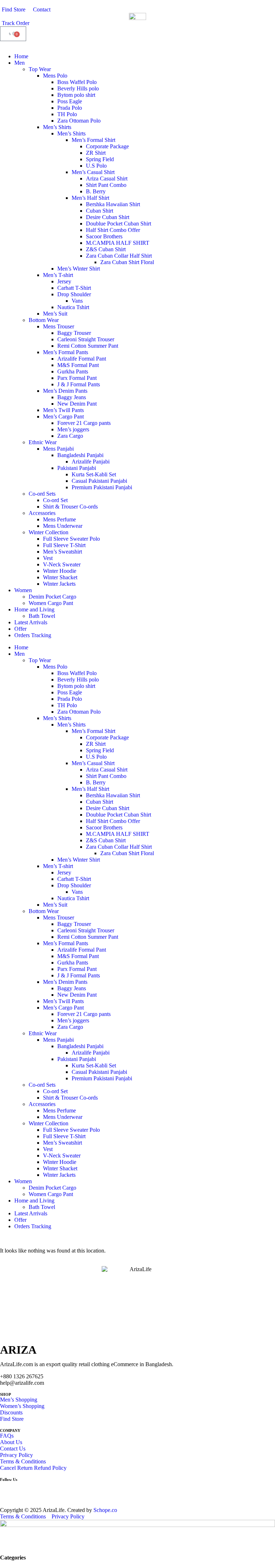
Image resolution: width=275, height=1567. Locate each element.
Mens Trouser (58, 326)
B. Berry (96, 191)
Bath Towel (42, 616)
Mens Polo (55, 76)
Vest (48, 558)
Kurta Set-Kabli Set (94, 474)
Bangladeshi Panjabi (80, 455)
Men (19, 63)
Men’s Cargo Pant (63, 416)
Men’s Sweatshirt (62, 552)
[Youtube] (48, 1490)
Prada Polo (69, 108)
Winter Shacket (60, 577)
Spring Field (100, 159)
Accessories (42, 513)
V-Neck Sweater (62, 564)
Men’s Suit (55, 314)
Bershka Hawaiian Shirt (113, 204)
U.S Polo (96, 166)
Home (21, 56)
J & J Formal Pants (78, 384)
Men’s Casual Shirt (93, 172)
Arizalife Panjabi (91, 461)
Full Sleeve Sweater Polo (71, 539)
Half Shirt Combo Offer (113, 230)
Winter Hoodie (59, 571)
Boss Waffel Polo (77, 82)
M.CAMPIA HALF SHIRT (117, 243)
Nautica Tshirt (73, 307)
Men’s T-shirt (58, 275)
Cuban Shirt (99, 211)
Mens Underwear (62, 526)
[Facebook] (9, 1490)
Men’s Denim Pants (65, 391)
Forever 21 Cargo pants (84, 423)
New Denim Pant (77, 404)
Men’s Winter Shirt (78, 269)
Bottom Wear (44, 320)
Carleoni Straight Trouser (85, 339)
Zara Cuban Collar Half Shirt (119, 256)
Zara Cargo (70, 436)
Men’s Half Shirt (90, 198)
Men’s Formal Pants (65, 352)
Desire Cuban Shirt (107, 217)
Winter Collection (48, 532)
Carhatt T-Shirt (74, 288)
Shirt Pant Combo (106, 185)
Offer (20, 629)
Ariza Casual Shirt (106, 178)
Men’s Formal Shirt (93, 140)
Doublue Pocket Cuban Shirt (118, 223)
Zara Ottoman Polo (79, 121)
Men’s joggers (73, 429)
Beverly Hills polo (78, 88)
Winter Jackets (59, 584)
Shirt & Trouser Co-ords (70, 507)
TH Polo (67, 114)
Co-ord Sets (42, 494)
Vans (77, 301)
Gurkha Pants (72, 371)
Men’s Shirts (57, 127)
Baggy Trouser (74, 333)
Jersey (64, 281)
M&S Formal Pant (78, 365)
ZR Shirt (96, 153)
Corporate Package (107, 146)
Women (23, 590)
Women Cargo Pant (51, 603)
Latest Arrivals (30, 622)
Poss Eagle (69, 101)
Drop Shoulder (74, 294)
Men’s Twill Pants (63, 410)
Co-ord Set (55, 500)
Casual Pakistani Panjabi (99, 481)
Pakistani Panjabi (76, 468)
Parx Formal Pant (77, 378)
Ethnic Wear (43, 442)
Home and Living (34, 609)
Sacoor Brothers (104, 236)
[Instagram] (28, 1490)
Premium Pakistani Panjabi (102, 487)
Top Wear (40, 69)
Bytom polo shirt (76, 95)
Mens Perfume (59, 519)
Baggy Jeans (71, 397)
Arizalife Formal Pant (81, 359)
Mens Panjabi (58, 449)
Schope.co (105, 1510)
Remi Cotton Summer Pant (87, 346)
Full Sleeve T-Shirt (64, 545)
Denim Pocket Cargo (52, 597)
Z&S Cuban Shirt (106, 249)
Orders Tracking (32, 635)
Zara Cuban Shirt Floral (127, 262)
